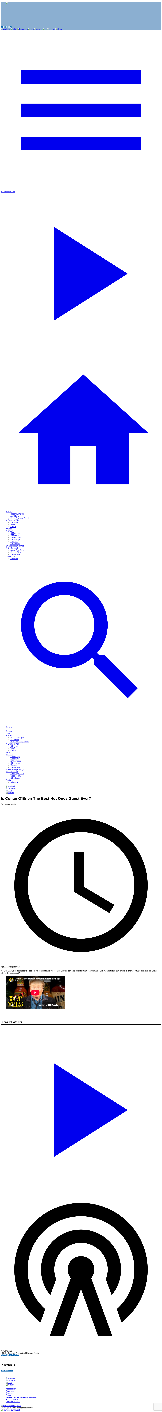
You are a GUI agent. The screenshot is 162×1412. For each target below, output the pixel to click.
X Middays (14, 535)
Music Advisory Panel (19, 518)
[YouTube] (10, 793)
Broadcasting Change (15, 546)
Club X (13, 527)
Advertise (14, 559)
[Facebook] (10, 786)
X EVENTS (9, 1364)
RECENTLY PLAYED (10, 1355)
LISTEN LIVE (6, 27)
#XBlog (9, 529)
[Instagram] (11, 788)
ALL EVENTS (7, 1371)
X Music (9, 512)
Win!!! (12, 525)
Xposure (14, 542)
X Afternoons (15, 537)
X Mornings (15, 533)
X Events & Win (12, 520)
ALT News (14, 516)
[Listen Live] (81, 1108)
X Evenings (15, 539)
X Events (14, 522)
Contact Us (10, 557)
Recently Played (17, 514)
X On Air (9, 531)
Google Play (15, 552)
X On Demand (12, 548)
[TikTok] (9, 791)
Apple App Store (17, 550)
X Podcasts (15, 544)
